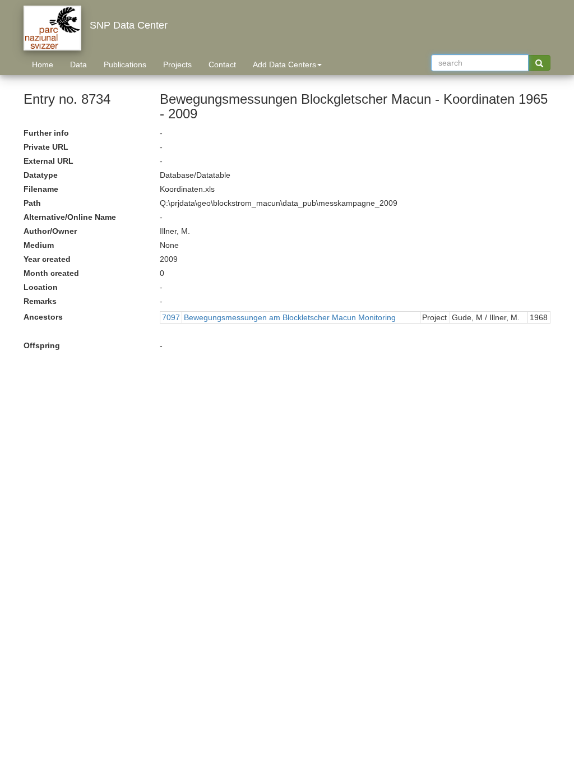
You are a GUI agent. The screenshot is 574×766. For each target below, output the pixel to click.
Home (42, 64)
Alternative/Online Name (70, 217)
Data (78, 64)
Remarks (40, 301)
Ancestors (43, 316)
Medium (39, 245)
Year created (47, 259)
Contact (222, 64)
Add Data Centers (284, 64)
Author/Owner (50, 231)
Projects (177, 64)
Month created (51, 273)
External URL (48, 160)
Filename (41, 188)
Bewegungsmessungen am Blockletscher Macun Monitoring (290, 317)
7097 (171, 317)
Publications (125, 64)
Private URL (46, 146)
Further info (46, 132)
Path (32, 203)
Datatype (41, 174)
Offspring (42, 345)
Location (41, 287)
